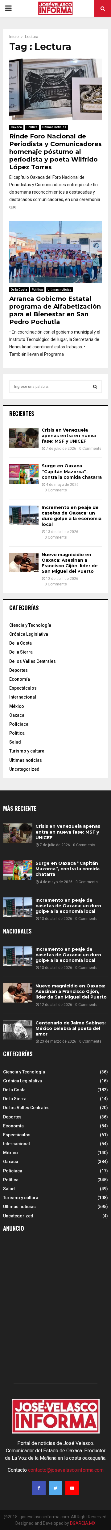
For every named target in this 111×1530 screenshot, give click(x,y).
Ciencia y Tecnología (30, 625)
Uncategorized (24, 769)
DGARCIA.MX (83, 1523)
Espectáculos (23, 688)
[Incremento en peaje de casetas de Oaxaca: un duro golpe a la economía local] (24, 515)
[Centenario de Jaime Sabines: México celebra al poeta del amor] (17, 1030)
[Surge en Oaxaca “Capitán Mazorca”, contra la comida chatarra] (24, 473)
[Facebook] (39, 1488)
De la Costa (19, 289)
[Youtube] (72, 1488)
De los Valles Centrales (32, 661)
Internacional (22, 697)
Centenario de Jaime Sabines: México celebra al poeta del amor (70, 1028)
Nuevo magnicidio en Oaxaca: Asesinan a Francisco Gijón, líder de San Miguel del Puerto (70, 563)
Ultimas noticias (54, 127)
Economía (19, 679)
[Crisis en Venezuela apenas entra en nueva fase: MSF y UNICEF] (24, 438)
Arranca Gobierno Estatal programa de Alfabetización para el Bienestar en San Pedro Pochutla (55, 310)
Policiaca (18, 724)
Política (32, 127)
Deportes (18, 670)
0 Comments (90, 448)
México (16, 706)
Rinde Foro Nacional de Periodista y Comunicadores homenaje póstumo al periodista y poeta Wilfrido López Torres (55, 152)
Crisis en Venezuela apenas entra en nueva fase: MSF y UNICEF (69, 435)
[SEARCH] (95, 386)
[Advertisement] (55, 1311)
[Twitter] (55, 1488)
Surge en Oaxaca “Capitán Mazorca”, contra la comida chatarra (72, 471)
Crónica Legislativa (28, 634)
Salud (15, 742)
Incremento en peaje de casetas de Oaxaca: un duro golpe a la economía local (71, 516)
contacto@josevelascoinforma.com (66, 1470)
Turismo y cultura (26, 751)
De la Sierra (21, 652)
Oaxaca (16, 127)
